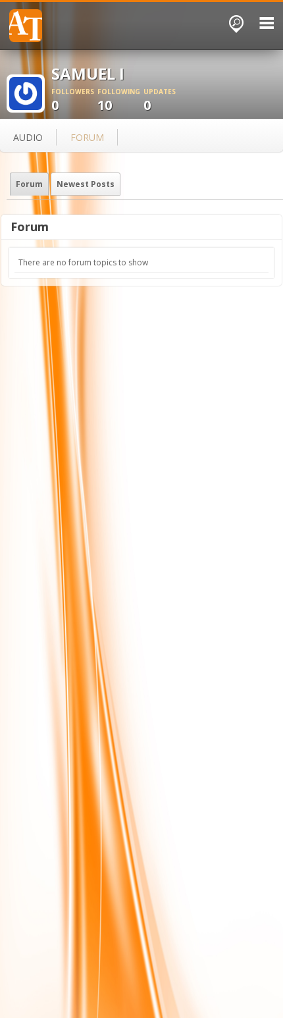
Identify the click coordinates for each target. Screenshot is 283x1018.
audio (28, 137)
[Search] (236, 24)
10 (118, 100)
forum (87, 137)
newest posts (86, 184)
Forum (29, 184)
